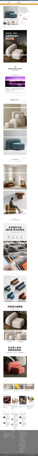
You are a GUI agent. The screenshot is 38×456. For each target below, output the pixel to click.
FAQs (12, 435)
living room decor (22, 444)
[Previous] (4, 13)
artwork (22, 431)
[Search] (9, 2)
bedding (23, 431)
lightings (24, 442)
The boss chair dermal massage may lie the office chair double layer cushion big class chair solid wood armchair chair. (7, 405)
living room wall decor (21, 446)
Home (20, 6)
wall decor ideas (21, 451)
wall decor (21, 450)
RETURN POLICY (13, 436)
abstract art (20, 431)
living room (20, 443)
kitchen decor (20, 441)
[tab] (4, 27)
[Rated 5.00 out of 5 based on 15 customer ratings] (24, 14)
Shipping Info (12, 434)
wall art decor (21, 448)
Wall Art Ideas (25, 449)
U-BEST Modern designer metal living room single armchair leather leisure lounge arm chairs (22, 406)
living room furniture (21, 445)
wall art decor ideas (21, 449)
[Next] (17, 13)
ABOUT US (4, 454)
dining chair (20, 435)
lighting (22, 442)
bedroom (20, 432)
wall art (24, 447)
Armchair (25, 6)
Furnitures (22, 6)
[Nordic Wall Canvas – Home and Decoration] (19, 2)
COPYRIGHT (12, 437)
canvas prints (20, 434)
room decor (20, 447)
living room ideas (24, 445)
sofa (21, 447)
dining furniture (23, 435)
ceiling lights (23, 434)
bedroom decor (24, 432)
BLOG (16, 454)
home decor (21, 437)
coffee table (25, 434)
